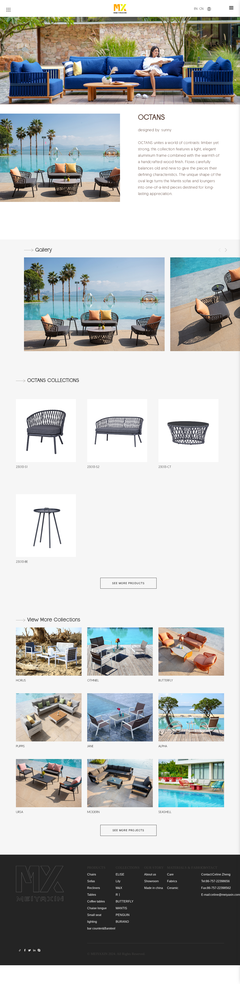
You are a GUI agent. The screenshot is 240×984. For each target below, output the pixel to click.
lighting (92, 921)
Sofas (91, 881)
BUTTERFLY (125, 901)
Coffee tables (96, 901)
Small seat (94, 915)
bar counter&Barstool (101, 928)
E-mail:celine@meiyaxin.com (220, 894)
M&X (119, 888)
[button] (219, 250)
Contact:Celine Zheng (215, 874)
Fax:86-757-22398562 (216, 888)
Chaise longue (97, 908)
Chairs (91, 874)
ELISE (120, 874)
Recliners (93, 888)
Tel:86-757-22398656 (215, 881)
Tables (91, 894)
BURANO (122, 921)
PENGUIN (123, 915)
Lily (118, 881)
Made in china (153, 888)
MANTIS (121, 908)
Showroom (151, 881)
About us (150, 874)
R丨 (118, 894)
